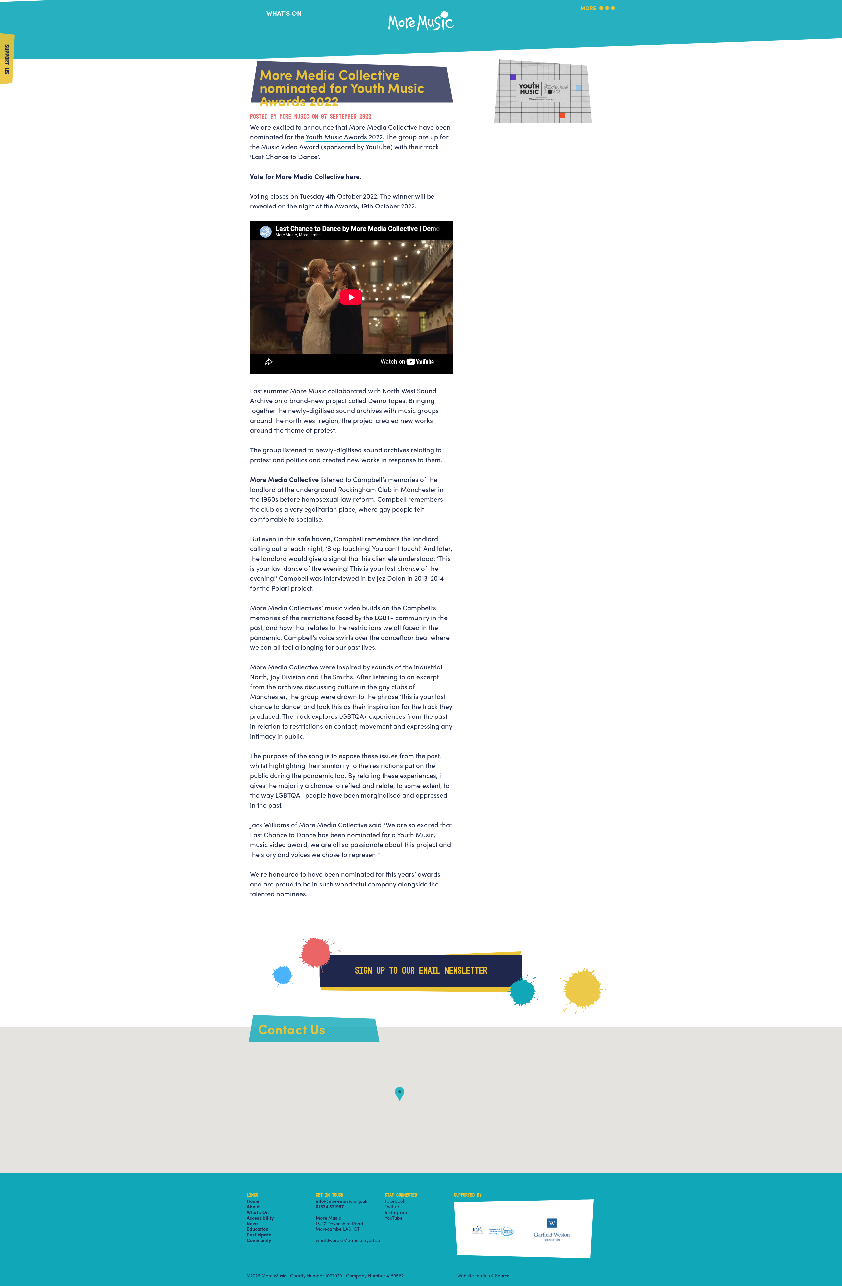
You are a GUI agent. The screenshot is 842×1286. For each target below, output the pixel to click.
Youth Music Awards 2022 (344, 136)
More (588, 8)
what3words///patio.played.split (350, 1240)
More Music (421, 11)
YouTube (394, 1217)
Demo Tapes (386, 400)
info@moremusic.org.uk (341, 1201)
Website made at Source (483, 1275)
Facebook (395, 1201)
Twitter (392, 1206)
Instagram (396, 1212)
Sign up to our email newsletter (421, 971)
